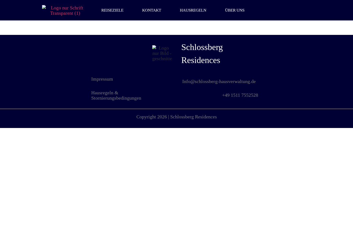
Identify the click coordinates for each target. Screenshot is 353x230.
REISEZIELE (112, 10)
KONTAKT (151, 10)
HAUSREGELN (193, 10)
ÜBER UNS (234, 10)
